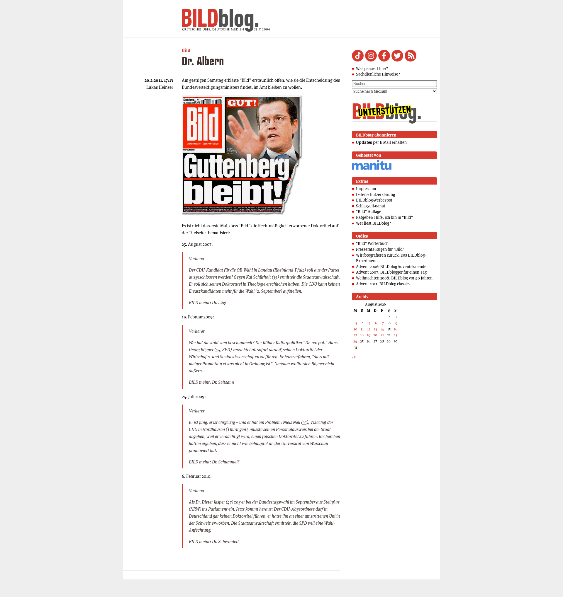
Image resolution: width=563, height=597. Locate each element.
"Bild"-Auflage (368, 211)
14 (382, 329)
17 (355, 334)
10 (355, 329)
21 (382, 334)
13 (375, 329)
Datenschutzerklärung (375, 194)
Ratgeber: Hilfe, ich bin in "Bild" (384, 217)
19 (368, 334)
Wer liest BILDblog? (373, 223)
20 (375, 334)
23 (395, 334)
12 (368, 329)
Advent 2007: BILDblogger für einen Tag (391, 272)
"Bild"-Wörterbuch (372, 243)
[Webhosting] (371, 169)
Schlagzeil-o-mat (370, 206)
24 (355, 341)
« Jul (354, 357)
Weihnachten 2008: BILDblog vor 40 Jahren (394, 278)
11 (362, 329)
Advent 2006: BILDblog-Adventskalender (392, 266)
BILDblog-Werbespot (374, 200)
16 (395, 329)
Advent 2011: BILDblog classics (383, 283)
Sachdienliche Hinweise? (378, 74)
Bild (186, 50)
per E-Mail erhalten (381, 142)
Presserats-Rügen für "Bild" (380, 249)
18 (362, 334)
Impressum (366, 188)
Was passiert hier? (372, 68)
